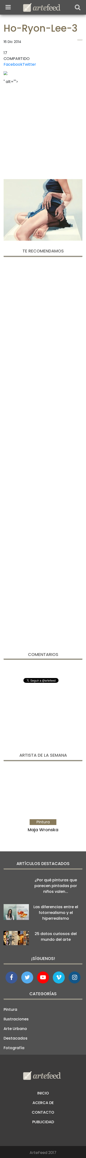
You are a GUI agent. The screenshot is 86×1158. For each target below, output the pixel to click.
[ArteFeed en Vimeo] (59, 977)
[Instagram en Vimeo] (75, 977)
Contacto (43, 1112)
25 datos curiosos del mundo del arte (56, 936)
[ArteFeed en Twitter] (27, 977)
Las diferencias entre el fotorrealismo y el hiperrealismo (55, 912)
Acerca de (43, 1102)
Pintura (10, 1009)
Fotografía (14, 1048)
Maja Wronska (43, 830)
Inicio (43, 1093)
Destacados (15, 1038)
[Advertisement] (43, 130)
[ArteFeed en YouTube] (43, 977)
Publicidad (43, 1122)
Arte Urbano (15, 1028)
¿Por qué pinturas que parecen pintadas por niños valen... (55, 885)
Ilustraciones (16, 1019)
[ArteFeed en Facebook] (11, 977)
